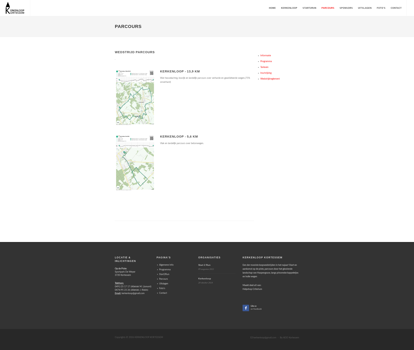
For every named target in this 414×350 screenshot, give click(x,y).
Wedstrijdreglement (270, 79)
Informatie (265, 55)
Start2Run (309, 8)
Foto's (381, 8)
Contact (396, 8)
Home (272, 8)
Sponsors (346, 8)
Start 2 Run (204, 265)
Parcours (327, 8)
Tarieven (264, 67)
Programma (266, 61)
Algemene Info (166, 265)
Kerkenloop (289, 8)
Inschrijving (266, 73)
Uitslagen (365, 8)
